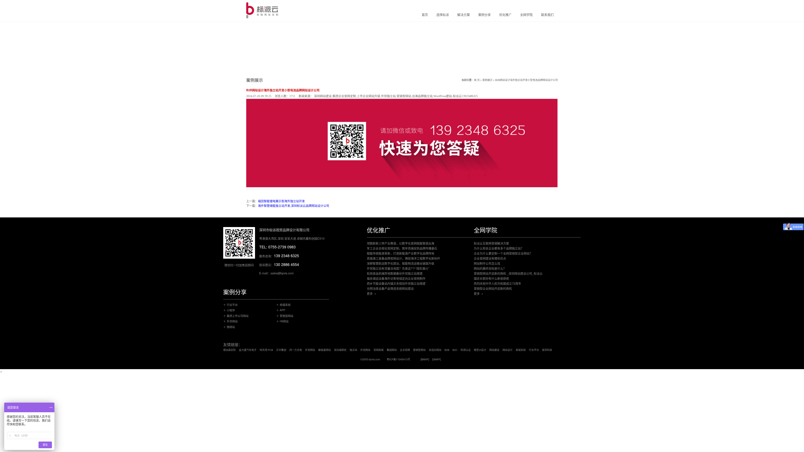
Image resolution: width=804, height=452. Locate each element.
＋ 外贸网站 (230, 321)
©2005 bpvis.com (370, 359)
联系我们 (547, 15)
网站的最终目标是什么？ (490, 268)
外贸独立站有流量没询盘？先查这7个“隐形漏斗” (398, 268)
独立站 (353, 350)
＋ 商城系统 (283, 305)
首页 (425, 15)
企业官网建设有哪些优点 (490, 258)
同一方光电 (295, 350)
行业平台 (534, 350)
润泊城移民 (340, 350)
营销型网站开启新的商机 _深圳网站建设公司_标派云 (508, 273)
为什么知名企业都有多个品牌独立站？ (499, 248)
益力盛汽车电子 (247, 350)
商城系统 (521, 350)
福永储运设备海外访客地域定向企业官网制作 (396, 278)
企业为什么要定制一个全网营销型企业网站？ (503, 253)
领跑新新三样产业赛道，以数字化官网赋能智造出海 (400, 243)
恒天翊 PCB (266, 350)
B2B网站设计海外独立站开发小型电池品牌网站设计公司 (526, 80)
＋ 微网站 (229, 327)
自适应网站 (435, 350)
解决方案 (463, 15)
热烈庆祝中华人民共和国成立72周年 (497, 283)
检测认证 (466, 350)
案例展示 (487, 80)
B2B (447, 350)
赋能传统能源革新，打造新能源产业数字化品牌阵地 (400, 253)
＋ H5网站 (282, 321)
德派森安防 (229, 350)
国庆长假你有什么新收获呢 (491, 278)
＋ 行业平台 (230, 305)
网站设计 (507, 350)
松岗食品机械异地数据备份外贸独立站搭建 (395, 273)
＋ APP (280, 310)
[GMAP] (436, 359)
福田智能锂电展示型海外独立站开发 (281, 201)
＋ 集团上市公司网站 (236, 316)
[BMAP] (425, 359)
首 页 (477, 80)
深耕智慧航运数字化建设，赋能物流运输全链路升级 (400, 263)
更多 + (371, 293)
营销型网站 (419, 350)
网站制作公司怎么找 (487, 263)
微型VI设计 (480, 350)
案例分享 (484, 15)
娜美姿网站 (324, 350)
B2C (454, 350)
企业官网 (405, 350)
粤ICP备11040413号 (398, 359)
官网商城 (379, 350)
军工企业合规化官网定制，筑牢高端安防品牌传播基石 (402, 248)
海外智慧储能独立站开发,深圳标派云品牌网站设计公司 (293, 205)
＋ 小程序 (229, 310)
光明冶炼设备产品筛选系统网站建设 (390, 288)
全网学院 (526, 15)
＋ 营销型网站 (284, 316)
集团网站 (392, 350)
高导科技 (547, 350)
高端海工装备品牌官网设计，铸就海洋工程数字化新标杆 (403, 258)
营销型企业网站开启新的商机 (493, 288)
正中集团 (281, 350)
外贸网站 (310, 350)
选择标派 (442, 15)
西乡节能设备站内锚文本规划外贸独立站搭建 (396, 283)
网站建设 (494, 350)
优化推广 (505, 15)
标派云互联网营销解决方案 (491, 243)
